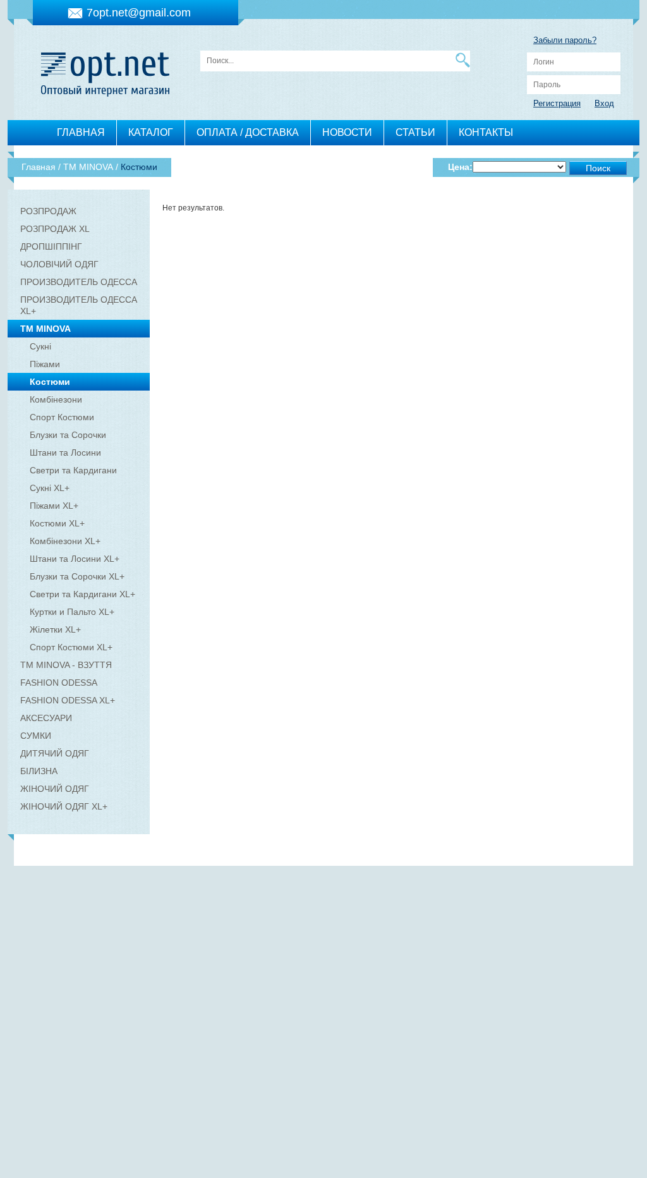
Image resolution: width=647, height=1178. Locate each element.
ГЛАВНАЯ (81, 132)
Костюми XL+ (57, 523)
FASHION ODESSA (58, 682)
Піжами (45, 364)
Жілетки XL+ (55, 629)
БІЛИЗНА (38, 771)
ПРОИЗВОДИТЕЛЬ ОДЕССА (78, 282)
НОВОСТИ (347, 132)
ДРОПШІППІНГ (51, 246)
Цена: (460, 167)
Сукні (40, 346)
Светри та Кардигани (73, 470)
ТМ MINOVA (45, 329)
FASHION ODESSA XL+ (67, 700)
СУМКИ (35, 736)
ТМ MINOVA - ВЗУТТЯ (66, 665)
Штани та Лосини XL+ (74, 559)
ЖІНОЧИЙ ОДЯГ (54, 789)
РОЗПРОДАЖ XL (55, 229)
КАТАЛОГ (150, 132)
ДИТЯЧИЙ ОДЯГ (54, 753)
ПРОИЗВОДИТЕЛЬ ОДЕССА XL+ (78, 305)
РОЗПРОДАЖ (48, 211)
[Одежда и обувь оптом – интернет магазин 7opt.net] (105, 71)
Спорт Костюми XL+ (71, 647)
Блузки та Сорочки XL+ (77, 576)
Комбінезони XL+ (65, 541)
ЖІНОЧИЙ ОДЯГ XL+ (63, 806)
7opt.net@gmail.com (139, 12)
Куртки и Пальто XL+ (72, 612)
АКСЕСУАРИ (46, 718)
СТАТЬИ (415, 132)
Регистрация (557, 103)
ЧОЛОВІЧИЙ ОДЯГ (59, 264)
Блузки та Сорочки (68, 435)
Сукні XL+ (50, 488)
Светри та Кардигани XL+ (82, 594)
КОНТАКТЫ (486, 132)
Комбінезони (56, 399)
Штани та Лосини (65, 452)
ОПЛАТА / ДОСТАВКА (248, 132)
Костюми (50, 382)
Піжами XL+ (54, 506)
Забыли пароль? (564, 40)
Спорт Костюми (62, 417)
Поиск (598, 168)
